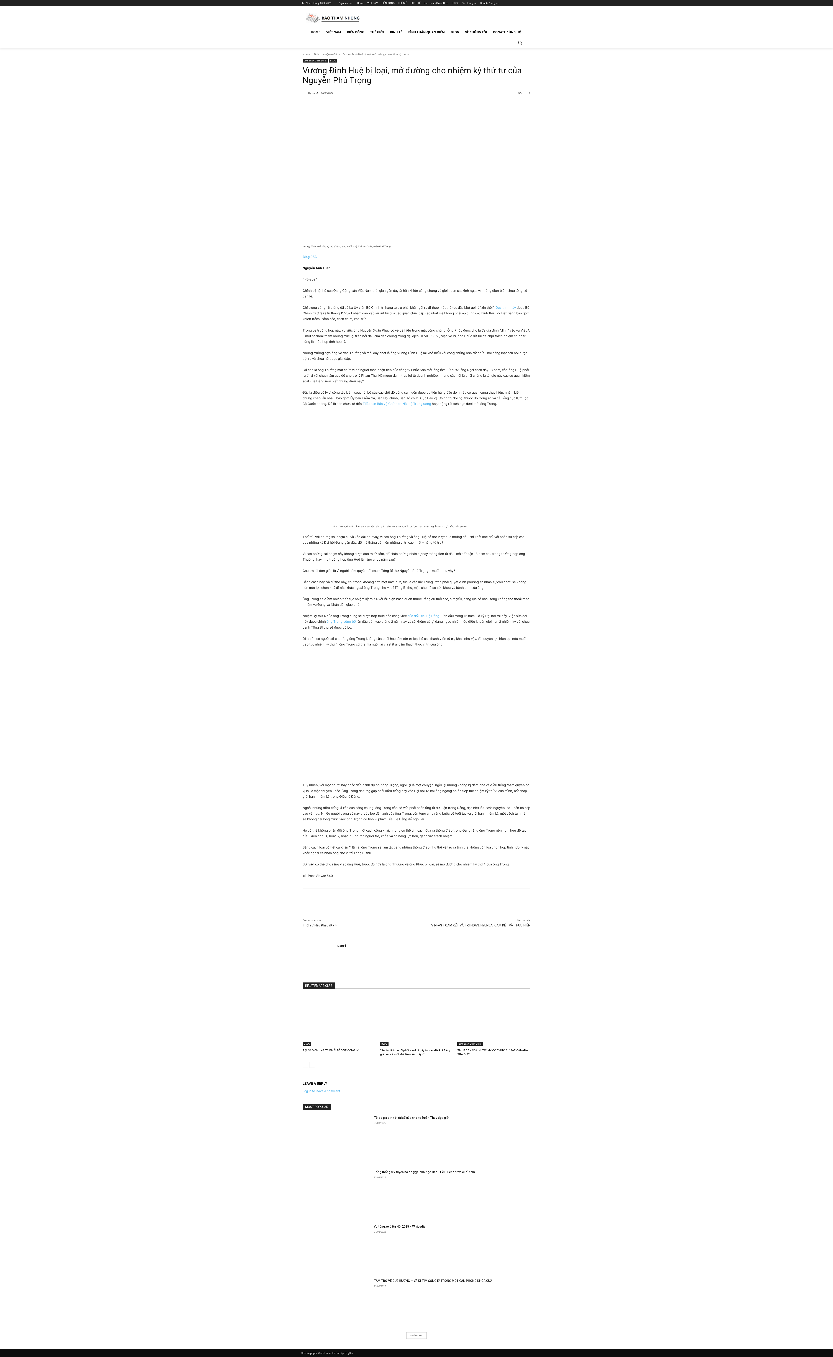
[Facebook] (505, 3)
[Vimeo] (523, 3)
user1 (315, 93)
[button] (520, 42)
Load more (415, 1335)
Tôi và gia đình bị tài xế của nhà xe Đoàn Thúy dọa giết (411, 1117)
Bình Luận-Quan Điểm (326, 54)
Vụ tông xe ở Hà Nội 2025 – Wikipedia (399, 1226)
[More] (373, 104)
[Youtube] (529, 3)
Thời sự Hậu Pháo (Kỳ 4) (320, 925)
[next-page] (312, 1065)
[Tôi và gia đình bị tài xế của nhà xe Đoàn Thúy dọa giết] (337, 1140)
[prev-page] (305, 1065)
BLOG (333, 60)
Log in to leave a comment (321, 1091)
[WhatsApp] (363, 104)
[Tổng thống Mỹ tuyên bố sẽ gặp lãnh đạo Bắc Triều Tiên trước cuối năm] (337, 1194)
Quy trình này (505, 307)
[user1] (305, 93)
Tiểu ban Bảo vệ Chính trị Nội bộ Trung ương (397, 404)
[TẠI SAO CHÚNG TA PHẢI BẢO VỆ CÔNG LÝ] (339, 1020)
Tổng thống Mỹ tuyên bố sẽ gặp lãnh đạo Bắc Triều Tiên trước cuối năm (424, 1172)
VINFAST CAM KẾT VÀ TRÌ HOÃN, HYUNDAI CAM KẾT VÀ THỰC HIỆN (480, 925)
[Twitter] (517, 3)
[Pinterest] (353, 104)
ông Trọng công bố (341, 621)
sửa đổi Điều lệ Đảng (423, 616)
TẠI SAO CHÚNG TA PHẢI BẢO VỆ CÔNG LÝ (331, 1050)
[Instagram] (511, 3)
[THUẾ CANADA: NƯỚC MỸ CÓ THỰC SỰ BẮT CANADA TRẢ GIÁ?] (493, 1020)
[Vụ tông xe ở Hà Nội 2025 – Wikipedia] (337, 1249)
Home (306, 54)
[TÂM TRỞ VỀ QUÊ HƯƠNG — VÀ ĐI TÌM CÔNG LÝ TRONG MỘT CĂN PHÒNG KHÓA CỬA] (337, 1303)
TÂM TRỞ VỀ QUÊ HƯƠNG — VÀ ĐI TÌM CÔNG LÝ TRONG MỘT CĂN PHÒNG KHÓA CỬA (433, 1281)
